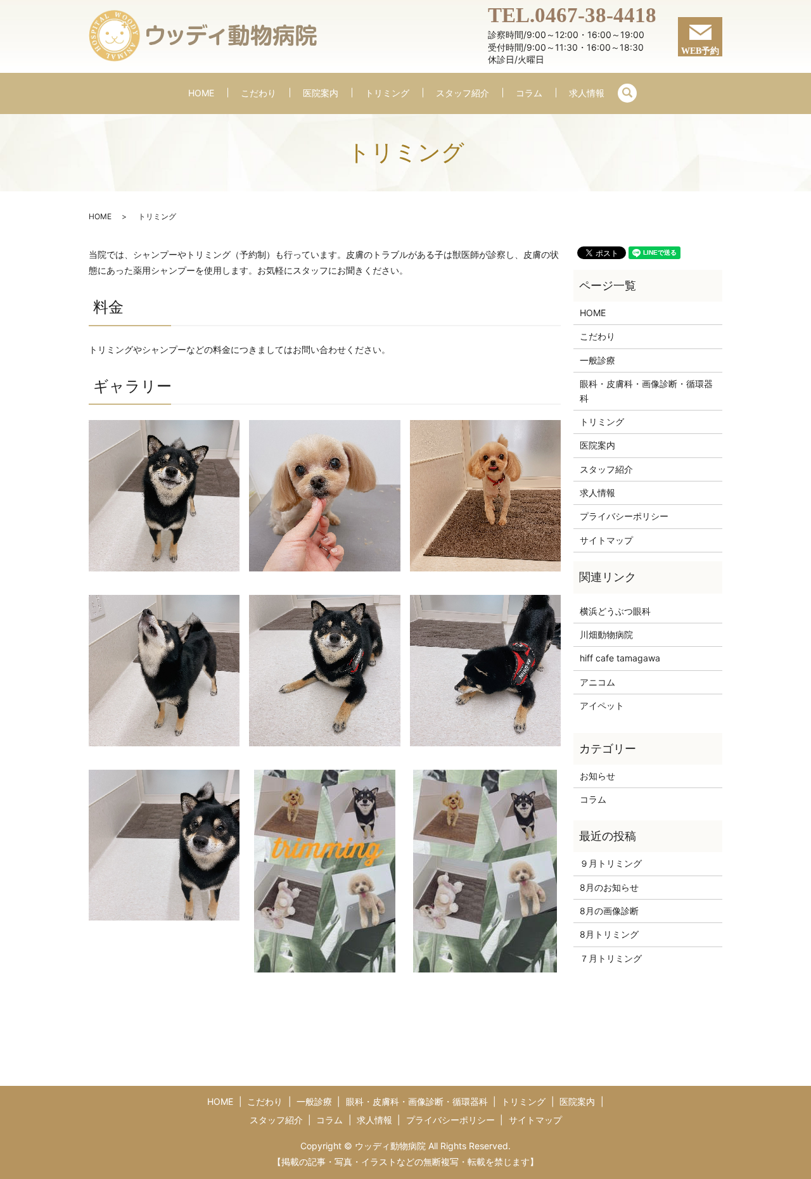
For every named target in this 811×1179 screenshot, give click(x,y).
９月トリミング (611, 863)
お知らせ (597, 775)
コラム (529, 92)
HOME (201, 92)
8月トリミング (609, 934)
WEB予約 (700, 51)
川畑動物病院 (606, 634)
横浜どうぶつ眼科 (615, 611)
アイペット (602, 705)
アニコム (597, 682)
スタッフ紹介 (462, 92)
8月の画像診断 (609, 910)
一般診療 (597, 360)
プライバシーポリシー (624, 516)
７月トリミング (611, 958)
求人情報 (586, 92)
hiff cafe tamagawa (620, 658)
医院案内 (320, 92)
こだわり (258, 92)
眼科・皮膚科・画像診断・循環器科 (646, 390)
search (627, 93)
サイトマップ (606, 540)
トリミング (387, 92)
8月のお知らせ (609, 887)
